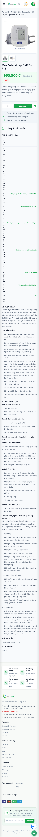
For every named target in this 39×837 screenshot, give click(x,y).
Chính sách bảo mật (8, 729)
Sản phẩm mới (6, 758)
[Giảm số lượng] (3, 106)
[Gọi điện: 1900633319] (34, 833)
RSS (17, 787)
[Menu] (4, 4)
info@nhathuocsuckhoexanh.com (20, 714)
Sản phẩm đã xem (8, 754)
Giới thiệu (5, 732)
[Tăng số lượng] (11, 106)
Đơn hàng (5, 770)
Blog (3, 751)
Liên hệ (4, 736)
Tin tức (4, 748)
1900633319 (14, 711)
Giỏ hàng (5, 776)
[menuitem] (19, 726)
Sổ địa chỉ (5, 773)
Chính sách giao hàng (9, 726)
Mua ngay (23, 106)
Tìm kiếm (5, 744)
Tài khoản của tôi (7, 766)
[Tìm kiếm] (19, 4)
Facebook (19, 783)
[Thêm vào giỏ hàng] (35, 106)
